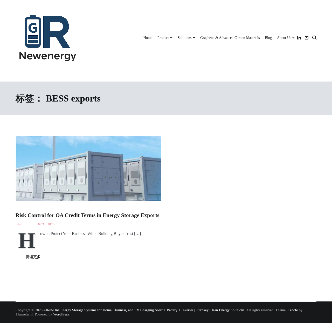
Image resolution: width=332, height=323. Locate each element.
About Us (284, 38)
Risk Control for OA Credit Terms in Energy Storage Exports (87, 215)
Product (163, 38)
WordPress (61, 314)
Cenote (293, 310)
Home (147, 38)
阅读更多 (33, 257)
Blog (268, 38)
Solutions (184, 38)
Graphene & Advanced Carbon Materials (230, 38)
